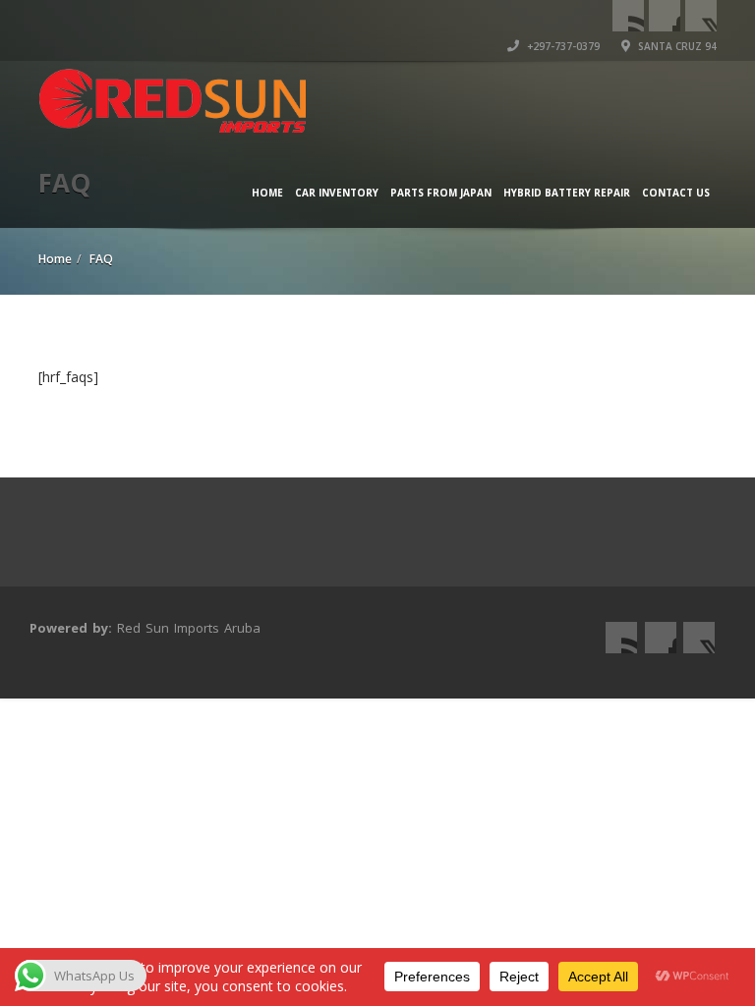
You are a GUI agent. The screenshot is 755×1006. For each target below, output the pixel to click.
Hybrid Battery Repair (566, 192)
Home (267, 192)
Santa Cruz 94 (676, 46)
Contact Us (676, 192)
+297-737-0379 (562, 46)
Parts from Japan (441, 192)
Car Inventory (336, 192)
